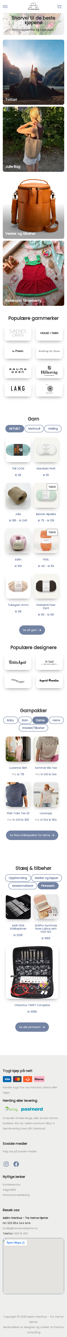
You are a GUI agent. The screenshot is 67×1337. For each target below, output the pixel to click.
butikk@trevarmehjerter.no (20, 1228)
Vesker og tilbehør (20, 233)
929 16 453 (21, 1233)
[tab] (14, 428)
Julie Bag (12, 166)
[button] (32, 630)
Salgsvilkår (9, 1190)
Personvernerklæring (16, 1195)
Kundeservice (11, 1184)
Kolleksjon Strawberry (23, 300)
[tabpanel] (32, 536)
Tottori (11, 99)
